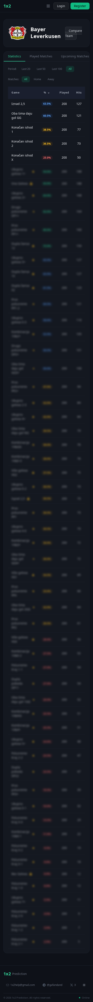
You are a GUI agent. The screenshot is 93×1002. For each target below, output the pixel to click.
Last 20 (26, 69)
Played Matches (41, 56)
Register (80, 6)
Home (37, 79)
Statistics (14, 56)
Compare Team (73, 33)
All (70, 69)
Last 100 (57, 69)
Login (61, 6)
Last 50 (41, 69)
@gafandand (54, 985)
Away (51, 79)
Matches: (13, 79)
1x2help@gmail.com (22, 985)
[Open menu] (48, 6)
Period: (12, 69)
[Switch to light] (41, 6)
